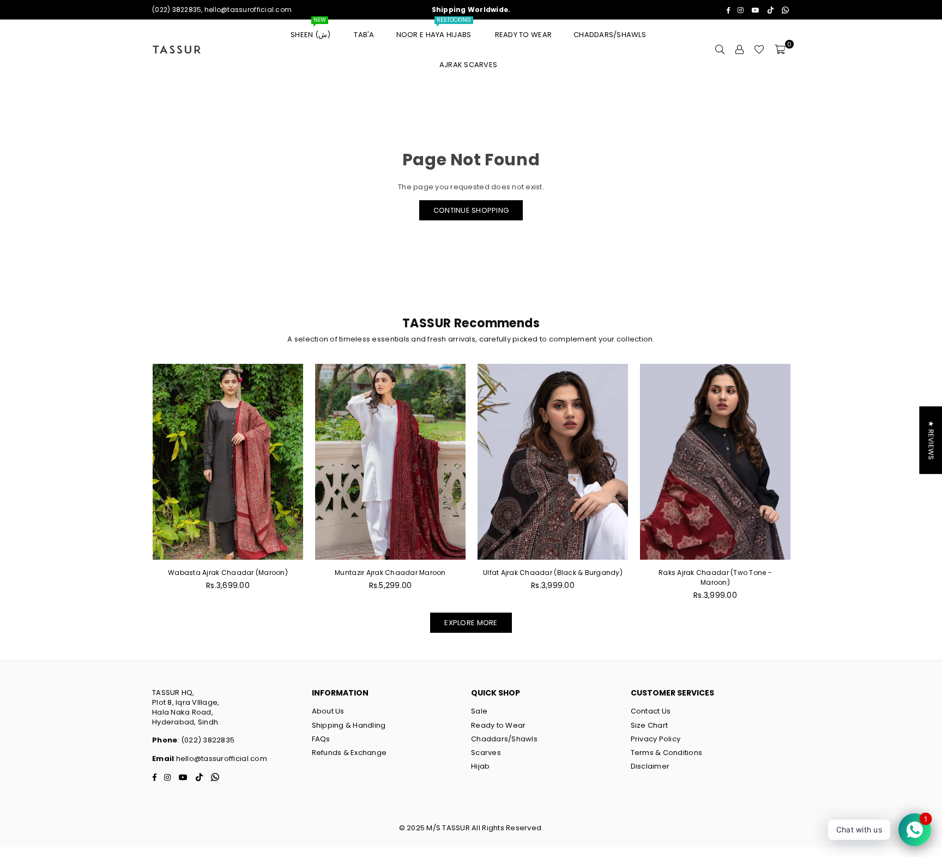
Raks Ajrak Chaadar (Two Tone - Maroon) (715, 577)
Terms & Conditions (667, 752)
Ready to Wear (498, 725)
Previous (134, 488)
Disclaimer (650, 766)
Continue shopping (471, 210)
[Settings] (739, 49)
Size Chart (649, 725)
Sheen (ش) (311, 30)
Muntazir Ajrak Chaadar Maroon (390, 572)
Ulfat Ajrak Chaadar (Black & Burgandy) (553, 572)
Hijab (480, 766)
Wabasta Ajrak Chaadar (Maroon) (228, 572)
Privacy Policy (656, 739)
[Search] (719, 49)
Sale (479, 711)
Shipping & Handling (349, 725)
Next (807, 488)
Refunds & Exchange (349, 752)
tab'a (364, 34)
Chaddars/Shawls (609, 34)
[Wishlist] (759, 49)
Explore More (470, 623)
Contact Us (651, 711)
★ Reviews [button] (931, 439)
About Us (328, 711)
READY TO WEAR (523, 34)
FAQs (321, 739)
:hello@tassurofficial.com (220, 758)
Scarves (486, 752)
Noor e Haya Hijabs (434, 30)
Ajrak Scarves (468, 64)
